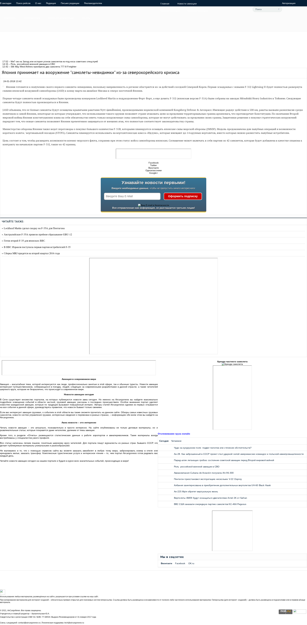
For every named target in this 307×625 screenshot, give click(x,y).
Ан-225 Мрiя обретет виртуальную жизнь (196, 491)
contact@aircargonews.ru (29, 623)
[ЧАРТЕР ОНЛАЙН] (299, 613)
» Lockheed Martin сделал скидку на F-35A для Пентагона (33, 228)
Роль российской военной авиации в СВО (197, 466)
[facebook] (222, 9)
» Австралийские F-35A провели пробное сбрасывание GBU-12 (37, 234)
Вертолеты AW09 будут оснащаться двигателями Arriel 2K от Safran (210, 498)
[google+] (236, 9)
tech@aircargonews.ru (74, 623)
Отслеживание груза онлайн (174, 433)
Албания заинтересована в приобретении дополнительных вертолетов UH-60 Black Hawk (222, 485)
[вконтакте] (229, 9)
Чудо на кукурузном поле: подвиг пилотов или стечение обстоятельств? (213, 447)
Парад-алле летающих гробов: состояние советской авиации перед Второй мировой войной (224, 460)
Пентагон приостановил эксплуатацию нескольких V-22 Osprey (208, 479)
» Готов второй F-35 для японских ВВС (23, 240)
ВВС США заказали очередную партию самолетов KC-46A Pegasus (210, 504)
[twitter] (215, 9)
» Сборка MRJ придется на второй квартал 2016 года (31, 253)
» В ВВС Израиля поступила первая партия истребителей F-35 (36, 247)
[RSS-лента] (243, 9)
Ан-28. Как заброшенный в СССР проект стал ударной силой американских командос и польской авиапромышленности (239, 454)
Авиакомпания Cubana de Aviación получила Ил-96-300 (204, 473)
